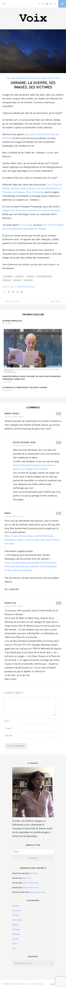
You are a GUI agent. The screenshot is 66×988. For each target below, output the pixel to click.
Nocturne (34, 873)
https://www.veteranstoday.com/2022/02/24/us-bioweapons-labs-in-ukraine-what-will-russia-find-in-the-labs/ (32, 539)
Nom (8, 721)
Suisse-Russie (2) (31, 882)
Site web (8, 735)
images (30, 276)
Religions (16, 934)
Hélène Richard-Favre (26, 287)
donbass (8, 276)
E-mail (8, 728)
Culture (11, 78)
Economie (20, 78)
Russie (17, 280)
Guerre (19, 276)
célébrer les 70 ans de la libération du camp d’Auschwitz (31, 210)
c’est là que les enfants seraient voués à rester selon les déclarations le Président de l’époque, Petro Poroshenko (32, 188)
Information (44, 276)
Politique (41, 78)
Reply (58, 413)
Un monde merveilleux (12, 321)
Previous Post (12, 301)
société (50, 78)
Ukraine (28, 280)
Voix (58, 78)
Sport (14, 943)
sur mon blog (25, 224)
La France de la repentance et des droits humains (24, 387)
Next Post (55, 301)
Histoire (30, 78)
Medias (7, 280)
